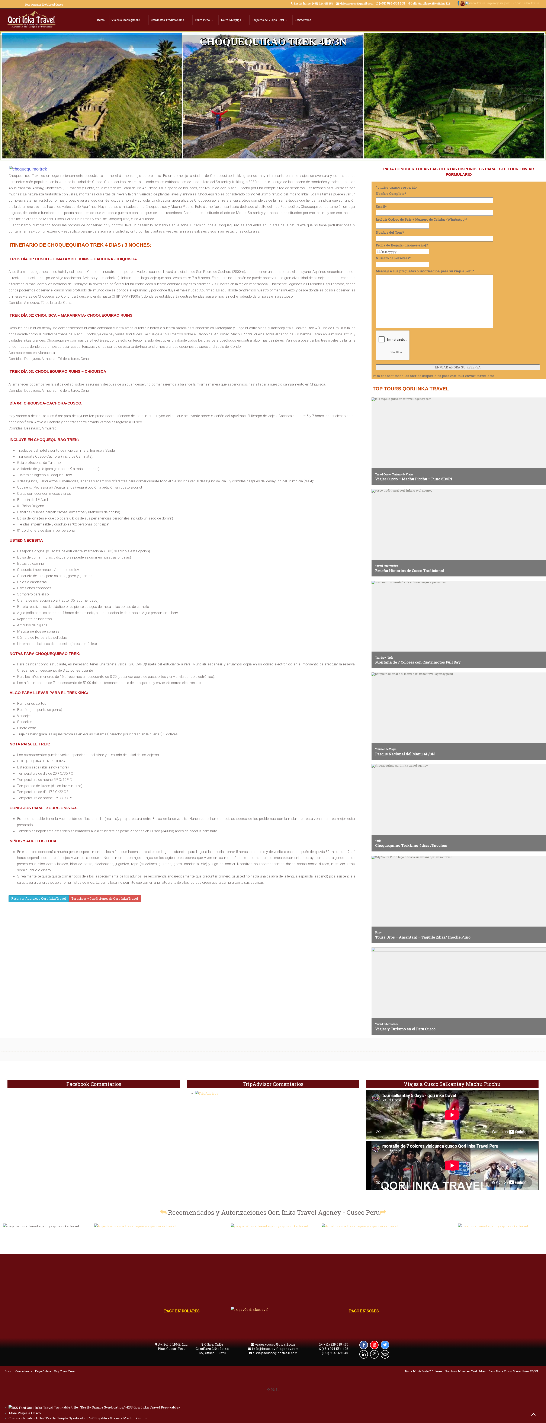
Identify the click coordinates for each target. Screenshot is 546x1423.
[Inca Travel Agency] (31, 20)
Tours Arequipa (231, 20)
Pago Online (43, 1371)
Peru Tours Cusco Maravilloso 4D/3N (513, 1371)
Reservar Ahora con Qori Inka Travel (38, 898)
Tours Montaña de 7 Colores (423, 1371)
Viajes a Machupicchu (125, 20)
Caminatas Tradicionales (167, 20)
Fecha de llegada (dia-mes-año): (402, 245)
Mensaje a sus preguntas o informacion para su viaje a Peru (425, 271)
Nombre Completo (391, 193)
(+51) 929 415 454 (335, 1344)
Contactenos (303, 20)
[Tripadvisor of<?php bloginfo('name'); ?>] (135, 1226)
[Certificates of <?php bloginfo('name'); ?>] (360, 1226)
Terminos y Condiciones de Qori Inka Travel (104, 898)
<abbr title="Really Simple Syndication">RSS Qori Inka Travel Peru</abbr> (121, 1407)
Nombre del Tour (390, 232)
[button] (163, 1212)
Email (381, 206)
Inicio (101, 20)
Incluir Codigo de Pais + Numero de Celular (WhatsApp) (421, 219)
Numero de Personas (393, 258)
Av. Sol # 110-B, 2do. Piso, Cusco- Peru (172, 1346)
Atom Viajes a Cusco (25, 1413)
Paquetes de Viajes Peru (268, 20)
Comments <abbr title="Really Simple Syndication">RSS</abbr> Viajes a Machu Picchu (78, 1418)
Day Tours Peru (64, 1371)
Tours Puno (202, 20)
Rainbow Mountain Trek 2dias (465, 1371)
